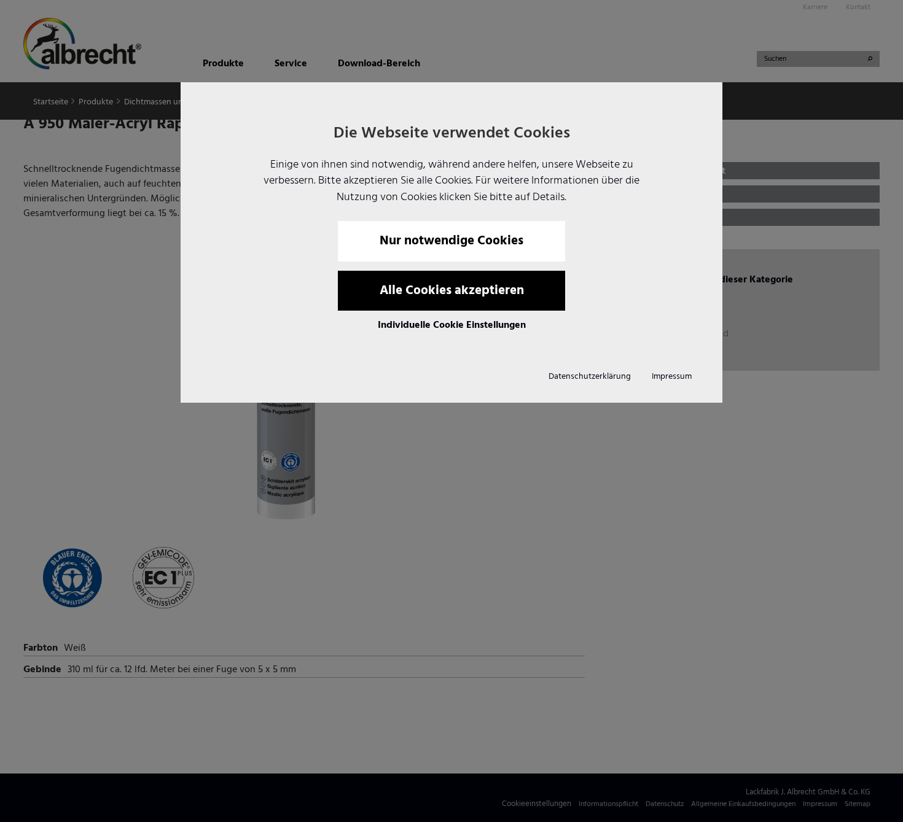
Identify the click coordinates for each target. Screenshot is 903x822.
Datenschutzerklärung (590, 376)
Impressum (672, 376)
